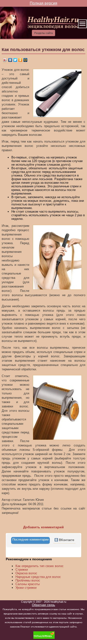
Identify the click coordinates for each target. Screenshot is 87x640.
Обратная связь (43, 605)
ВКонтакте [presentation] (66, 540)
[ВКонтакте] (10, 60)
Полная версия (43, 3)
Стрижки (21, 569)
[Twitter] (15, 60)
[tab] (30, 540)
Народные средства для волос (38, 577)
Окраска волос (26, 573)
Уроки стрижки (25, 587)
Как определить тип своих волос (39, 566)
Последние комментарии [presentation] (30, 539)
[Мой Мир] (25, 60)
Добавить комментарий (43, 527)
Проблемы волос (27, 580)
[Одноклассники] (20, 60)
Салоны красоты (27, 584)
